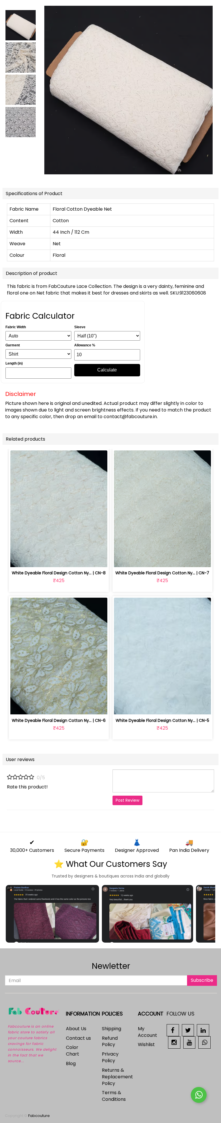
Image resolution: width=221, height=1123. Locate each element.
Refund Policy (110, 1041)
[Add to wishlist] (59, 559)
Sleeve (79, 327)
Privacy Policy (110, 1057)
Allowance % (84, 345)
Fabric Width (15, 327)
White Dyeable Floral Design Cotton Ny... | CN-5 (162, 720)
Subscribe (202, 980)
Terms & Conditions (114, 1096)
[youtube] (189, 1042)
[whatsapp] (204, 1042)
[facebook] (173, 1029)
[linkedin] (203, 1029)
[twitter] (188, 1029)
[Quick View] (72, 559)
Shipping (111, 1028)
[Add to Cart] (45, 559)
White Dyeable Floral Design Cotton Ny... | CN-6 (59, 720)
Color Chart (72, 1050)
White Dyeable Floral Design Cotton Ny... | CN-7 (162, 573)
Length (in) (14, 363)
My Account (147, 1032)
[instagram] (174, 1042)
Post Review (127, 800)
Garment (12, 345)
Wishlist (146, 1044)
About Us (76, 1028)
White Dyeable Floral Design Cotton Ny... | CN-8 (59, 573)
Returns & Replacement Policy (117, 1077)
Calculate (107, 369)
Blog (71, 1063)
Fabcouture (39, 1115)
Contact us (78, 1038)
